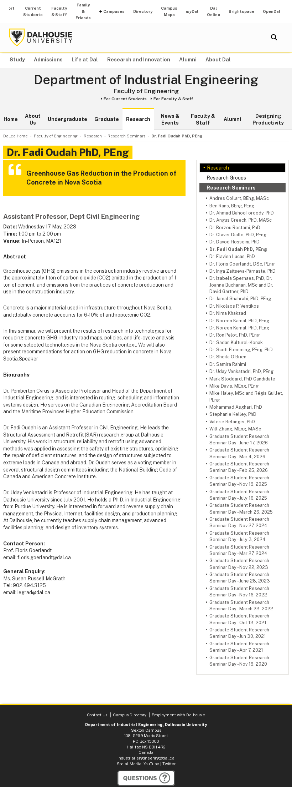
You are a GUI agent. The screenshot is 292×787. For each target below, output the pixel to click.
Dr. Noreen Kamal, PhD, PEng (239, 320)
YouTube (151, 763)
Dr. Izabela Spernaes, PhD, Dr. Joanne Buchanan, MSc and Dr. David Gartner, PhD (241, 285)
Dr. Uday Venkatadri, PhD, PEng (241, 371)
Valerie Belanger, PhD (232, 421)
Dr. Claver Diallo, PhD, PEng (237, 234)
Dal (192, 11)
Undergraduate (67, 119)
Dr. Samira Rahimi (227, 364)
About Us (33, 119)
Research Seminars (231, 188)
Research (138, 119)
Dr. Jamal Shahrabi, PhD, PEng (240, 298)
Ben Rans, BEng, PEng (231, 205)
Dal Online (213, 11)
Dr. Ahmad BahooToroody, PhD (241, 213)
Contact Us (97, 714)
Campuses (114, 11)
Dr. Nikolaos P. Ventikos (234, 306)
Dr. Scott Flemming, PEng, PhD (241, 349)
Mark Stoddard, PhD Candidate (242, 379)
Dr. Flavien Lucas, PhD (232, 256)
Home (11, 119)
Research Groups (226, 178)
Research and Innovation (138, 59)
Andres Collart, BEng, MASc (239, 198)
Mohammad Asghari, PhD (235, 407)
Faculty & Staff (59, 11)
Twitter (169, 763)
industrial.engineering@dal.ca (146, 758)
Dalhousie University (40, 37)
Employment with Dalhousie (178, 714)
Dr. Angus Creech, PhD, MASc (240, 220)
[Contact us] (146, 778)
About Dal (218, 59)
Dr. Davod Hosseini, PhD (234, 241)
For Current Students (125, 98)
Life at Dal (85, 59)
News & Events (170, 119)
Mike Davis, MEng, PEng (234, 386)
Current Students (33, 11)
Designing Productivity (268, 119)
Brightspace (241, 11)
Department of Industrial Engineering (146, 80)
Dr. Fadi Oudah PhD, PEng (238, 249)
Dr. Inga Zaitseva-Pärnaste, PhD (242, 271)
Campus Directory (129, 714)
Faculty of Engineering (146, 91)
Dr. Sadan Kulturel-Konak (236, 342)
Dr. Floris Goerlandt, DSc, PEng (242, 264)
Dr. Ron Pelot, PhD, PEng (234, 335)
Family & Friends (83, 11)
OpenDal (271, 11)
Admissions (48, 59)
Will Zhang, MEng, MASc (235, 429)
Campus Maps (169, 11)
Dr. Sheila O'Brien (227, 356)
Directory (142, 11)
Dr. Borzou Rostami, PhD (234, 227)
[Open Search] (274, 37)
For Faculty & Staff (173, 98)
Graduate (106, 119)
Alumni (188, 59)
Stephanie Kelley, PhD (232, 414)
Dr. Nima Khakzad (227, 313)
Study (17, 59)
